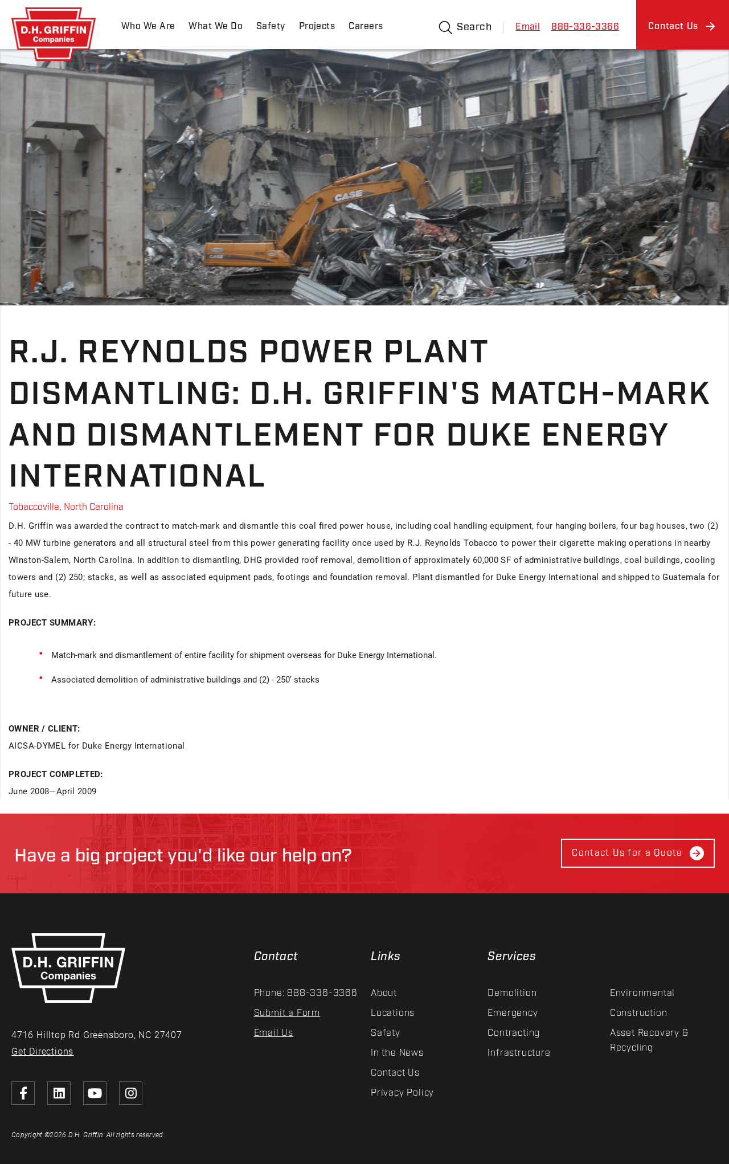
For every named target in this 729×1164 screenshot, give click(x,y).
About (384, 993)
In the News (397, 1053)
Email (527, 27)
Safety (385, 1033)
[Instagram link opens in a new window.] (130, 1093)
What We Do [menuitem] (215, 26)
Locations (393, 1013)
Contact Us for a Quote (627, 853)
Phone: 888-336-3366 (306, 993)
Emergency (513, 1013)
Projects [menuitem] (317, 26)
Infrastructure (519, 1053)
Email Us (273, 1033)
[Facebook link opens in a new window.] (23, 1093)
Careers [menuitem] (366, 26)
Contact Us (395, 1073)
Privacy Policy (402, 1093)
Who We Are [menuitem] (148, 26)
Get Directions (42, 1051)
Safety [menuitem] (270, 26)
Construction (638, 1013)
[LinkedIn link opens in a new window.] (59, 1093)
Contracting (514, 1033)
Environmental (642, 993)
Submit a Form (287, 1013)
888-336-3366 (585, 27)
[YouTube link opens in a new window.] (95, 1093)
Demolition (512, 993)
